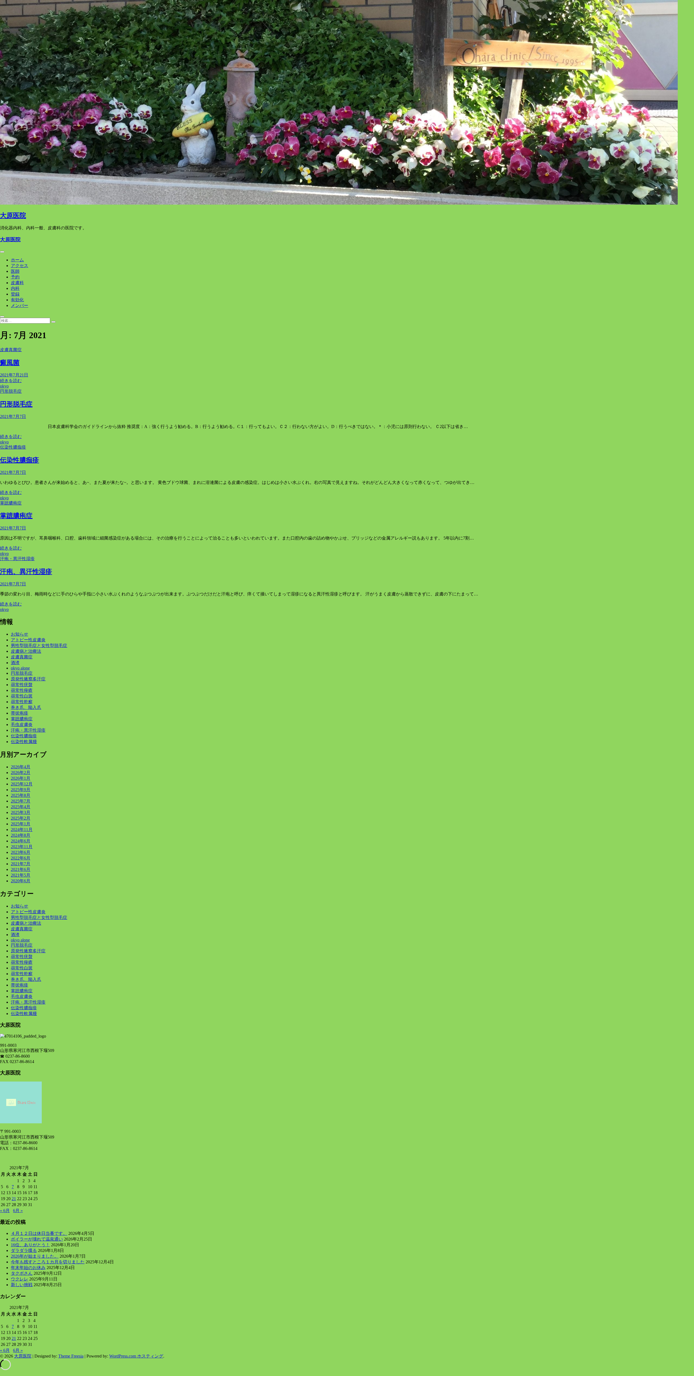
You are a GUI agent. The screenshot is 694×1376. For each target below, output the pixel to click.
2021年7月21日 (14, 375)
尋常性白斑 (22, 696)
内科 (15, 288)
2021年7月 (20, 863)
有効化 (17, 299)
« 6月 (5, 1210)
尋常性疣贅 (22, 684)
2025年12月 (22, 784)
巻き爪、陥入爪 (26, 707)
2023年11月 (22, 846)
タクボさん (22, 1273)
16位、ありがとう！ (30, 1244)
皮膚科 (17, 282)
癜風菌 (10, 362)
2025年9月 (20, 789)
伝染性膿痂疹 (13, 447)
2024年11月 (22, 829)
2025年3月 (20, 812)
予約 (15, 277)
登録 (15, 294)
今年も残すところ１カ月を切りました (48, 1262)
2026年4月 (20, 767)
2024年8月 (20, 835)
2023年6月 (20, 852)
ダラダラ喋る (24, 1250)
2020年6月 (20, 881)
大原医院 (13, 215)
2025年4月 (20, 806)
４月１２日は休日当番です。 (39, 1233)
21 (14, 1198)
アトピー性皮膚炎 (28, 640)
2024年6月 (20, 841)
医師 (15, 271)
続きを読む (11, 380)
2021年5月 (20, 875)
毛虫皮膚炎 (22, 724)
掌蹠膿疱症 (11, 503)
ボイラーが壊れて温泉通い (37, 1239)
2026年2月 (20, 772)
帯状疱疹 (19, 713)
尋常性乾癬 (22, 701)
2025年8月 (20, 795)
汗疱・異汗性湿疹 (17, 558)
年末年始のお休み (28, 1267)
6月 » (18, 1210)
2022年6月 (20, 858)
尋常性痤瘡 (22, 690)
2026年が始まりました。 (35, 1256)
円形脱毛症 (11, 391)
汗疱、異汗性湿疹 (26, 571)
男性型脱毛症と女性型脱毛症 (39, 645)
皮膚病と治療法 (26, 651)
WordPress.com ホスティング (136, 1356)
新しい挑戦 (22, 1284)
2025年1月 (20, 824)
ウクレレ (19, 1279)
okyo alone (20, 668)
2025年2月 (20, 818)
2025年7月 (20, 801)
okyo (4, 386)
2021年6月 (20, 869)
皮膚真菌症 (11, 349)
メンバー (19, 305)
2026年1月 (20, 778)
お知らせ (19, 634)
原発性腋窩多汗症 (28, 679)
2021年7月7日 (13, 416)
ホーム (17, 260)
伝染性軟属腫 (24, 741)
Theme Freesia (70, 1356)
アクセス (19, 265)
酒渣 (15, 662)
